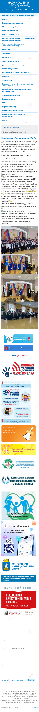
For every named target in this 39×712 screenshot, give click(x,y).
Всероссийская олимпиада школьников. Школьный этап (16, 90)
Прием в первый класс (10, 34)
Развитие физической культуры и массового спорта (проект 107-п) (18, 85)
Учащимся (6, 53)
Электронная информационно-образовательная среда (13, 45)
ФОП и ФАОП (7, 80)
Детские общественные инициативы (15, 65)
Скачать (31, 680)
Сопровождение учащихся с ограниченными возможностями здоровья (18, 39)
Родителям (6, 50)
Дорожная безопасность (11, 95)
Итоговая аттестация (10, 31)
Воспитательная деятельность (13, 23)
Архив (4, 120)
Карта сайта (34, 707)
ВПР (3, 103)
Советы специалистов (10, 69)
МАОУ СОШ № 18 (18, 2)
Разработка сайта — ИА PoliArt (9, 707)
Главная (8, 127)
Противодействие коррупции (12, 110)
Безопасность (7, 57)
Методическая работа (10, 27)
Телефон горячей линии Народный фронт (13, 680)
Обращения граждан (9, 107)
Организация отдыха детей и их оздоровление (13, 115)
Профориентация (8, 99)
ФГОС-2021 (6, 76)
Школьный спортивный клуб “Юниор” (15, 72)
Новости (5, 19)
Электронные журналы (10, 61)
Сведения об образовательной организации (18, 15)
